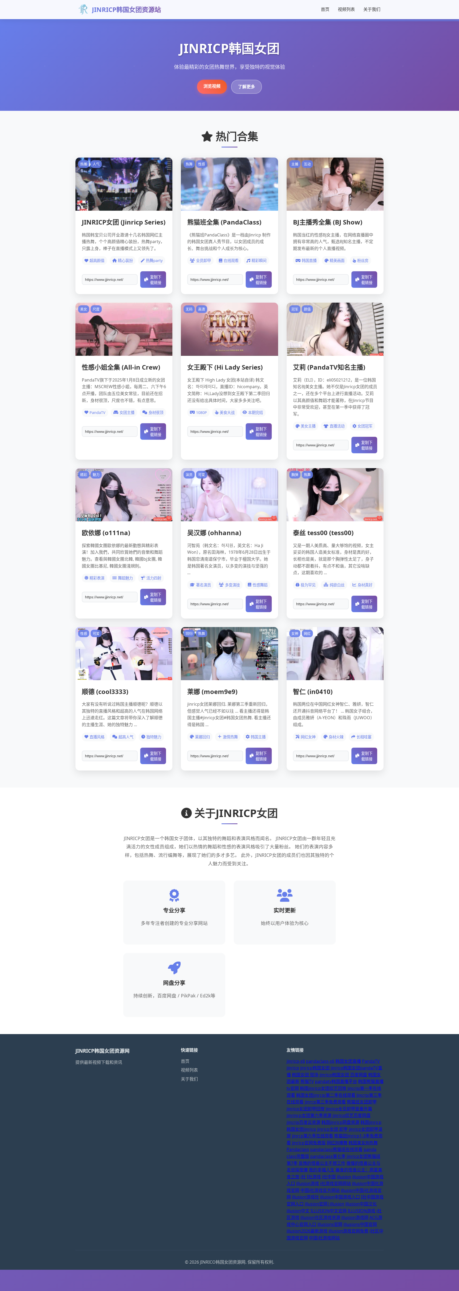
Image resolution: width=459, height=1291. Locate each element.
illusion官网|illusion (324, 1204)
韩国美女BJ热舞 (363, 1143)
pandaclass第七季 (328, 1156)
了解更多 (246, 87)
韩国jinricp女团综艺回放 (323, 1088)
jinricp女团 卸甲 (332, 1129)
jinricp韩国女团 (315, 1068)
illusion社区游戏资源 (320, 1217)
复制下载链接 (155, 280)
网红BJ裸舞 (337, 1143)
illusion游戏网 (354, 1217)
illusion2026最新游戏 (307, 1231)
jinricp (293, 1068)
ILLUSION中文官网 (329, 1211)
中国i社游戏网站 (324, 1238)
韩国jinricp (370, 1122)
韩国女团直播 (348, 1061)
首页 (325, 9)
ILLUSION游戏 (361, 1211)
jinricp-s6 (296, 1061)
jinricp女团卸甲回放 (306, 1109)
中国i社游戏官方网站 (320, 1190)
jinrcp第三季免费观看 (325, 1102)
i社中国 (329, 1177)
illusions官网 (329, 1224)
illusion (344, 1177)
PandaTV (371, 1061)
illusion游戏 (307, 1183)
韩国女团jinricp (301, 1129)
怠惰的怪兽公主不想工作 (322, 1163)
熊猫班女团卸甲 (362, 1102)
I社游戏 (314, 1177)
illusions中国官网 (360, 1224)
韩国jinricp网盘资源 (340, 1122)
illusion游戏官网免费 (348, 1231)
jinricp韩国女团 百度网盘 (343, 1075)
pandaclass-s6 (320, 1061)
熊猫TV (307, 1081)
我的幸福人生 (321, 1170)
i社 (303, 1177)
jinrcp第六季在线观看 (312, 1136)
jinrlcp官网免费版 (309, 1143)
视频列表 (346, 9)
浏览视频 (211, 86)
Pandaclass (298, 1149)
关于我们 (371, 9)
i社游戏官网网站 (335, 1183)
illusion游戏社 (305, 1197)
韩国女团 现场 (305, 1075)
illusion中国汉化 (361, 1204)
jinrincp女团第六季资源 (309, 1115)
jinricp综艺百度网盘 (352, 1115)
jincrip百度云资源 (303, 1122)
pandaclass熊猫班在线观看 (336, 1149)
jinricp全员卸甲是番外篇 (349, 1109)
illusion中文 (298, 1211)
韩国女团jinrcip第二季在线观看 (325, 1095)
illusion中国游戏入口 (340, 1197)
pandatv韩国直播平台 (336, 1081)
